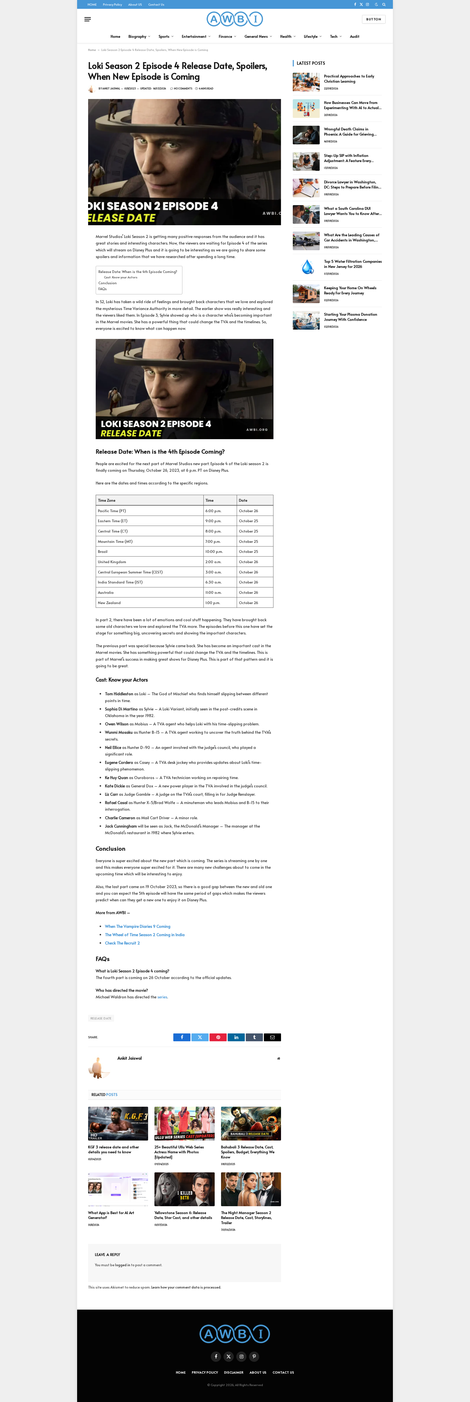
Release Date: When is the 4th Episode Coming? (137, 271)
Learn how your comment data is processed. (186, 1287)
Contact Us (156, 4)
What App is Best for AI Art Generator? (111, 1215)
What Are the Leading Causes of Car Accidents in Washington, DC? (351, 237)
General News (256, 36)
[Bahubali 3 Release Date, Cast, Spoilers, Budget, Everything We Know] (251, 1124)
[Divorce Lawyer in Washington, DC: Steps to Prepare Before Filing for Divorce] (306, 188)
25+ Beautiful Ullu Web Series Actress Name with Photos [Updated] (179, 1151)
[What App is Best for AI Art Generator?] (118, 1189)
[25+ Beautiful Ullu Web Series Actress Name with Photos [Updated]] (184, 1124)
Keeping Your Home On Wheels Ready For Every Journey (350, 290)
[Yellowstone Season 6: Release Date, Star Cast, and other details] (184, 1189)
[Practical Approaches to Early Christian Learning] (306, 82)
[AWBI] (235, 19)
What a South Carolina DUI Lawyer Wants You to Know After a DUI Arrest (351, 211)
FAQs (102, 288)
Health (286, 36)
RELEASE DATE (101, 1018)
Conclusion (107, 282)
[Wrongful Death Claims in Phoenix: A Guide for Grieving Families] (306, 135)
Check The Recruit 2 (122, 942)
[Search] (383, 4)
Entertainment (194, 36)
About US (135, 4)
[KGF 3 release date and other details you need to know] (118, 1124)
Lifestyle (310, 36)
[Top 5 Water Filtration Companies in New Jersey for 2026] (306, 267)
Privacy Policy (112, 4)
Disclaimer (234, 1372)
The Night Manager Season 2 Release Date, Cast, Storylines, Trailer (246, 1217)
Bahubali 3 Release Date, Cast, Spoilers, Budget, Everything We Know (247, 1151)
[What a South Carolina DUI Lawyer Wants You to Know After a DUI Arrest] (306, 214)
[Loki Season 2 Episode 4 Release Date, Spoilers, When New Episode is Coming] (184, 162)
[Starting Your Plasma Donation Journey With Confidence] (306, 320)
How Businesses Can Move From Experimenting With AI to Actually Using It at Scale (352, 105)
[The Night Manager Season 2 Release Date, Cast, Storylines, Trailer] (251, 1189)
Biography (137, 36)
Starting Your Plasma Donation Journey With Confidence (350, 316)
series (162, 996)
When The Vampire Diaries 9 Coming (137, 926)
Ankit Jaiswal (111, 88)
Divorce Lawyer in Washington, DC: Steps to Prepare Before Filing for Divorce (352, 184)
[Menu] (87, 19)
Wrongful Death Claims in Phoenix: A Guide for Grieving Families (349, 131)
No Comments (183, 88)
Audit (354, 36)
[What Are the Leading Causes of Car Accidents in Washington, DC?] (306, 241)
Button (373, 19)
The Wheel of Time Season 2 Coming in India (145, 934)
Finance (225, 36)
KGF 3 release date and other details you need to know (113, 1149)
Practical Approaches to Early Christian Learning (349, 78)
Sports (164, 36)
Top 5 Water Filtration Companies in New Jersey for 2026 (353, 264)
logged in (122, 1265)
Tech (334, 36)
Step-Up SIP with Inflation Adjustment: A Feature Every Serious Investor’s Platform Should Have (352, 158)
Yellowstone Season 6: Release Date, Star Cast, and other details (183, 1215)
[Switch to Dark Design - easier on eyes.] (376, 4)
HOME (92, 4)
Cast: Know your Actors (120, 277)
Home (115, 36)
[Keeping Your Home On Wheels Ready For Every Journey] (306, 294)
